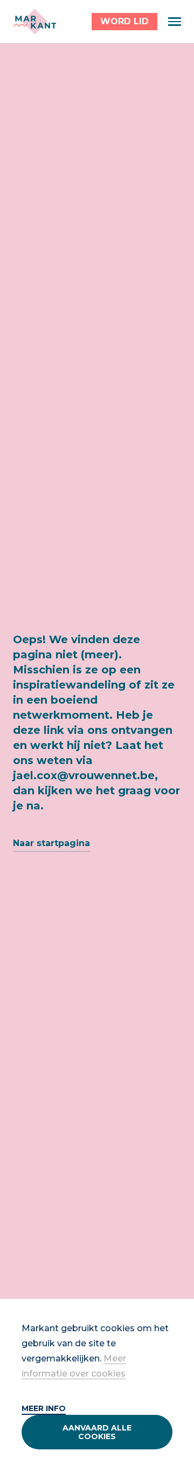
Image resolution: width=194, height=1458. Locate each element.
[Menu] (174, 21)
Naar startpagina (51, 843)
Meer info (44, 1408)
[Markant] (34, 22)
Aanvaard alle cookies (97, 1432)
